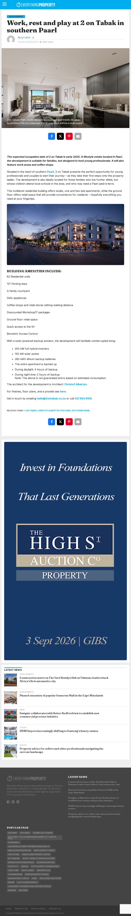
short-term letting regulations (38, 858)
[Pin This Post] (70, 133)
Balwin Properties (45, 862)
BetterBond (14, 858)
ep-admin (26, 37)
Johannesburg (15, 874)
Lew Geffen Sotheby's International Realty (29, 846)
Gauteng (23, 890)
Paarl (50, 171)
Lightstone (13, 854)
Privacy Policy (38, 909)
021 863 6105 (83, 398)
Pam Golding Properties (19, 850)
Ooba (34, 878)
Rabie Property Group (18, 878)
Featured (65, 410)
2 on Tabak (30, 410)
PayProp (12, 890)
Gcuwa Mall (14, 842)
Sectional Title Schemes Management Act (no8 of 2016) (32, 837)
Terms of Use (21, 909)
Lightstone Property (27, 882)
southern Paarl (81, 410)
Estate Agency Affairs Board (45, 866)
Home (8, 909)
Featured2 (25, 833)
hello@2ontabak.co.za (51, 398)
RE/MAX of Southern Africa (21, 862)
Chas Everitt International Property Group (29, 886)
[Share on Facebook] (52, 133)
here (63, 391)
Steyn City (13, 866)
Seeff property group (44, 850)
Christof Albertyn (75, 384)
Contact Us (55, 909)
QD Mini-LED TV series (43, 833)
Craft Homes (27, 870)
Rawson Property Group (37, 874)
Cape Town (13, 870)
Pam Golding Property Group (36, 854)
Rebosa (24, 866)
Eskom (11, 882)
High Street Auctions (50, 878)
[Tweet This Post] (61, 133)
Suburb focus (43, 870)
